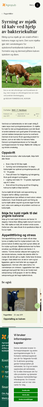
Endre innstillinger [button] (26, 399)
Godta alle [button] (26, 390)
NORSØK (5, 351)
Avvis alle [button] (25, 395)
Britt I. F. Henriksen (19, 110)
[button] (37, 306)
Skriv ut (37, 115)
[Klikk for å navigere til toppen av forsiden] (9, 5)
